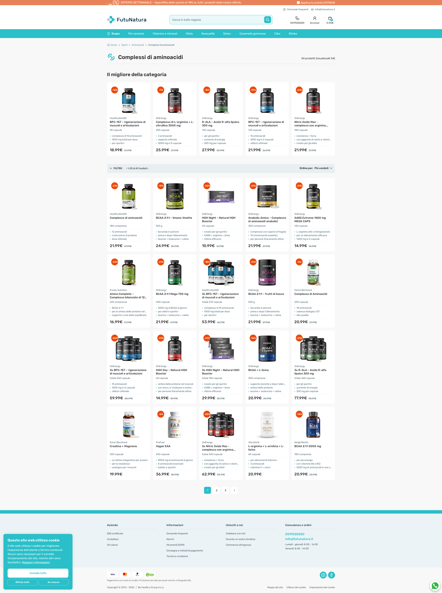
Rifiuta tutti (22, 582)
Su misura (53, 582)
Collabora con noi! (235, 533)
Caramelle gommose (252, 33)
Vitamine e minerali (165, 33)
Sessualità (208, 33)
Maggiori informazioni (36, 562)
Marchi (170, 539)
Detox (227, 33)
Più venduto (136, 33)
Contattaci (113, 539)
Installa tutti (38, 573)
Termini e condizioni (177, 556)
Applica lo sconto (318, 2)
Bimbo (293, 33)
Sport (124, 45)
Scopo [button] (116, 33)
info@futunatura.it (325, 9)
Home (113, 45)
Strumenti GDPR (175, 544)
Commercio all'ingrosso (238, 544)
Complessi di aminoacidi (161, 45)
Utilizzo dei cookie (296, 587)
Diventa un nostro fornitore (240, 539)
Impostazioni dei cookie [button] (322, 587)
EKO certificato (115, 533)
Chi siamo (112, 544)
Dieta (189, 33)
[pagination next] (234, 490)
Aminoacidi (138, 45)
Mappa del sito (275, 587)
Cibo (277, 33)
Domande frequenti (297, 9)
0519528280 (294, 534)
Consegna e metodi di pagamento (184, 550)
